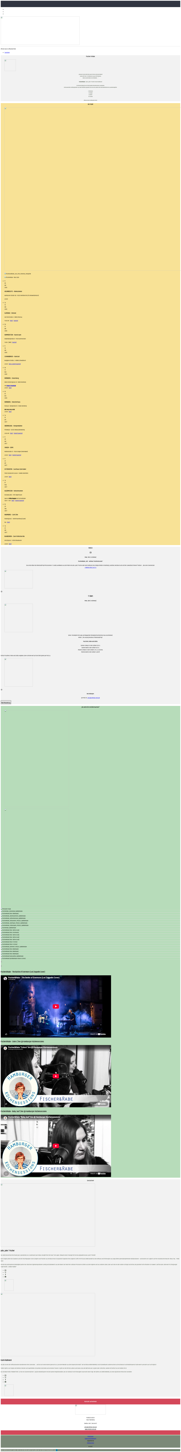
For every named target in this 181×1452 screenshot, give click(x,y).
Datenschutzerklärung (90, 1439)
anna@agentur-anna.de (93, 698)
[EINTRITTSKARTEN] (18, 433)
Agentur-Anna (90, 1443)
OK (56, 1450)
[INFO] (11, 321)
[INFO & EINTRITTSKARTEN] (15, 364)
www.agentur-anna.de (90, 1429)
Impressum (90, 1436)
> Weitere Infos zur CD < (91, 567)
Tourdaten (7, 52)
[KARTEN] (16, 321)
